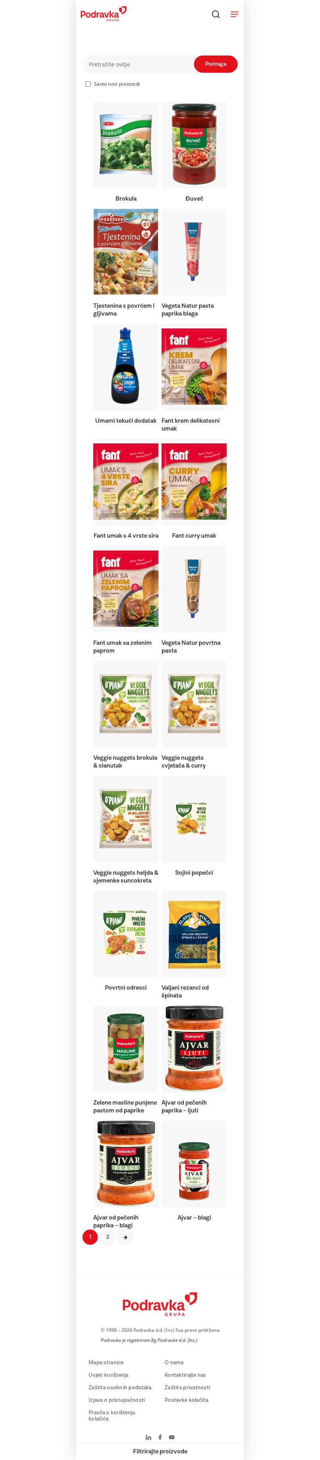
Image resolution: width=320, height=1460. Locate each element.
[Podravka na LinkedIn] (148, 1438)
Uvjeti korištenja (109, 1375)
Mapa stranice (106, 1362)
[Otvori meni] (234, 14)
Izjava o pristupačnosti (117, 1400)
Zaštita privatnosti (187, 1387)
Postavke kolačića (187, 1400)
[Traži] (215, 14)
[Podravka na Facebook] (160, 1438)
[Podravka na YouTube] (171, 1438)
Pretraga (215, 64)
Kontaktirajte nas (185, 1375)
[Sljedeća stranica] (125, 1237)
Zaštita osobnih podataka (120, 1387)
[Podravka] (103, 19)
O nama (174, 1362)
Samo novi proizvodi (117, 84)
